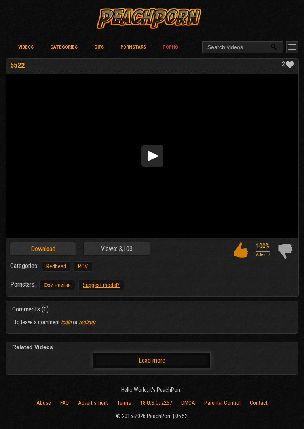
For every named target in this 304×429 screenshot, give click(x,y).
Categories (64, 47)
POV (83, 266)
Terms (124, 403)
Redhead (56, 266)
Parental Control (222, 403)
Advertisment (93, 403)
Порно (170, 47)
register (87, 322)
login (66, 322)
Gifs (99, 47)
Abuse (43, 403)
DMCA (188, 403)
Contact (259, 403)
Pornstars (133, 47)
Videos (26, 47)
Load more (152, 360)
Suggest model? (101, 285)
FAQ (64, 403)
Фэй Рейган (57, 285)
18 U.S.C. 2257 (156, 403)
